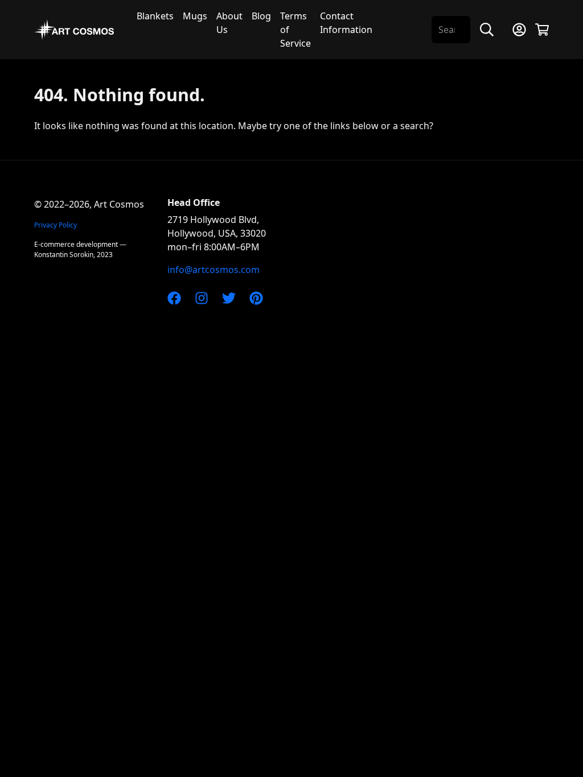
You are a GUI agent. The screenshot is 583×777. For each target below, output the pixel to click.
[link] (174, 297)
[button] (519, 29)
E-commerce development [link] (76, 244)
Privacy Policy (55, 225)
